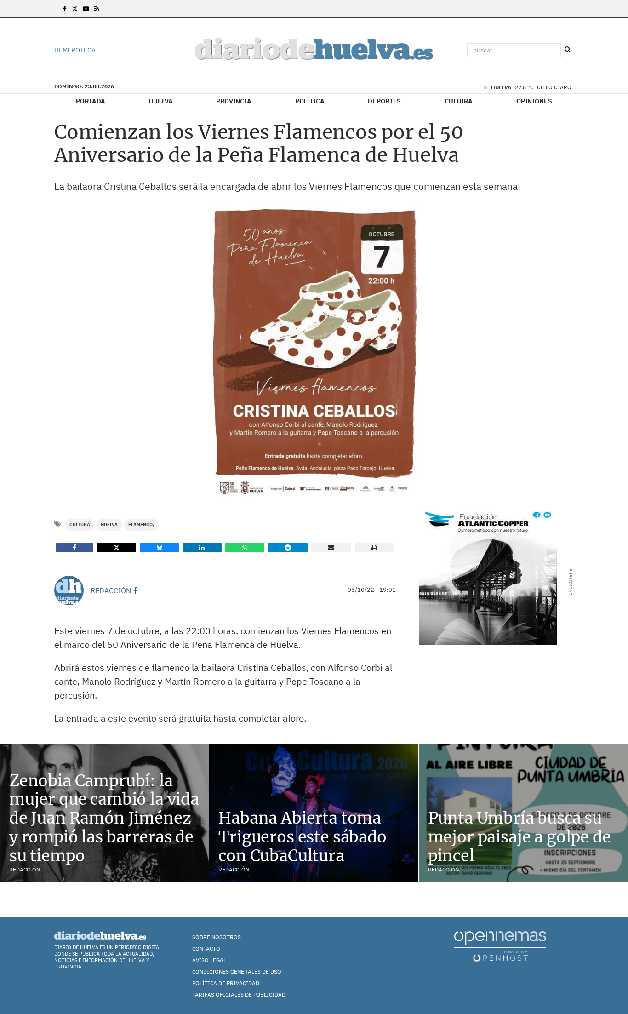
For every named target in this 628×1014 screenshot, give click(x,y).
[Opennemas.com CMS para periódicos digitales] (500, 946)
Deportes (384, 101)
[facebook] (135, 590)
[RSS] (96, 9)
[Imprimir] (374, 547)
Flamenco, (141, 524)
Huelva (160, 101)
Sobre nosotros (216, 937)
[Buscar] (567, 49)
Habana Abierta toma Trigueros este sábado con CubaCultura (302, 836)
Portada (90, 101)
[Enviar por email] (331, 547)
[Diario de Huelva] (314, 50)
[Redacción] (69, 590)
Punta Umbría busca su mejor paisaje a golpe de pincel (519, 836)
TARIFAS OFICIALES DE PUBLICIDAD (238, 994)
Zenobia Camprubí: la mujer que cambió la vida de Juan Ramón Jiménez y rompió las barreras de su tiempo (104, 818)
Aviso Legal (209, 960)
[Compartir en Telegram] (288, 547)
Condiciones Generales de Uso (236, 971)
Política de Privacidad (225, 983)
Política (310, 101)
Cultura (459, 101)
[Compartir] (74, 547)
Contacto (206, 948)
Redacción (111, 590)
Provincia (233, 101)
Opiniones (534, 101)
